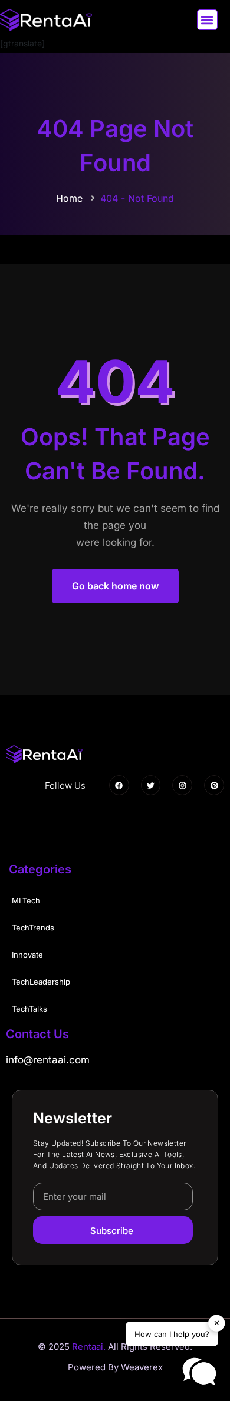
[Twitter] (151, 785)
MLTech (26, 900)
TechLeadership (41, 981)
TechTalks (29, 1008)
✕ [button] (216, 1322)
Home (69, 198)
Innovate (27, 954)
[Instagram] (182, 785)
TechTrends (33, 927)
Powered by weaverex (115, 1367)
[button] (207, 19)
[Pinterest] (214, 785)
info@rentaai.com (48, 1060)
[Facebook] (119, 785)
